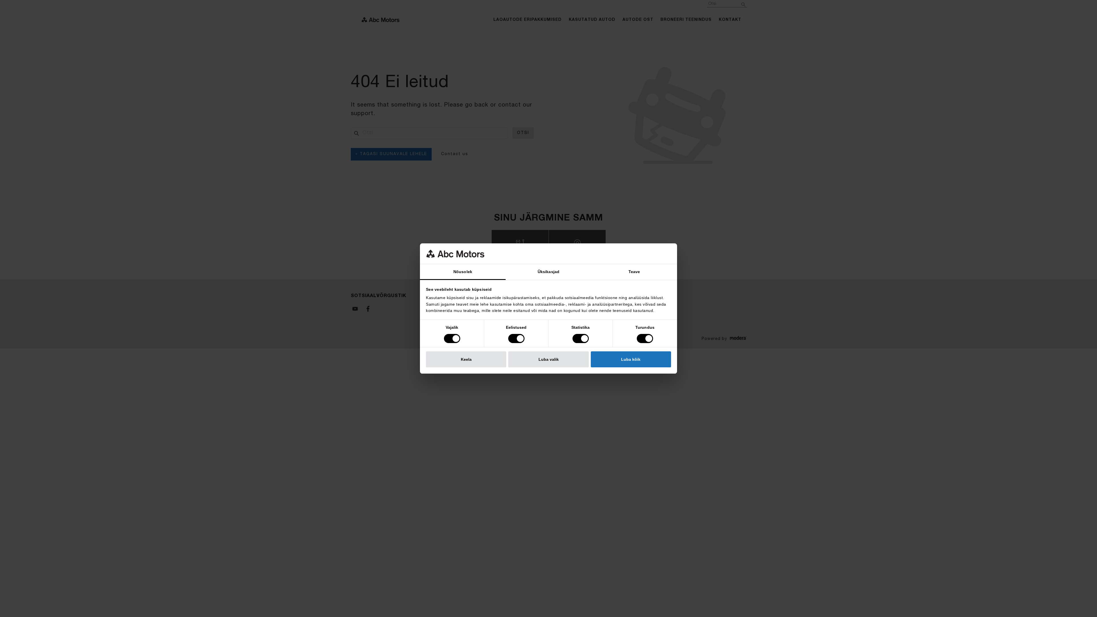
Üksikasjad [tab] (548, 271)
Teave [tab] (634, 271)
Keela (466, 359)
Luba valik (549, 359)
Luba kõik (630, 359)
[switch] (516, 338)
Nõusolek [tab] (462, 271)
